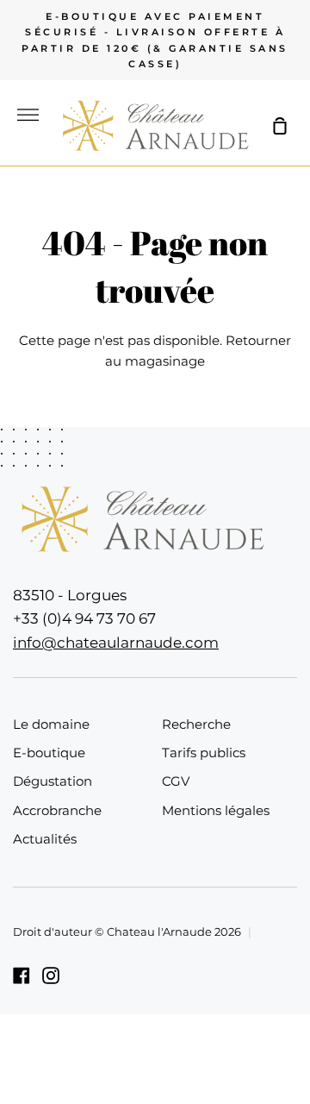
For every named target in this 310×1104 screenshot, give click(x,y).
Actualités (45, 839)
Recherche (196, 724)
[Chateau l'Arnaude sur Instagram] (50, 975)
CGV (175, 781)
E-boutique (49, 752)
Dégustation (52, 781)
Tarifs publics (203, 752)
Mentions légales (216, 810)
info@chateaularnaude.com (116, 642)
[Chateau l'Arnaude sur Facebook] (21, 975)
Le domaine (51, 724)
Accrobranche (57, 810)
